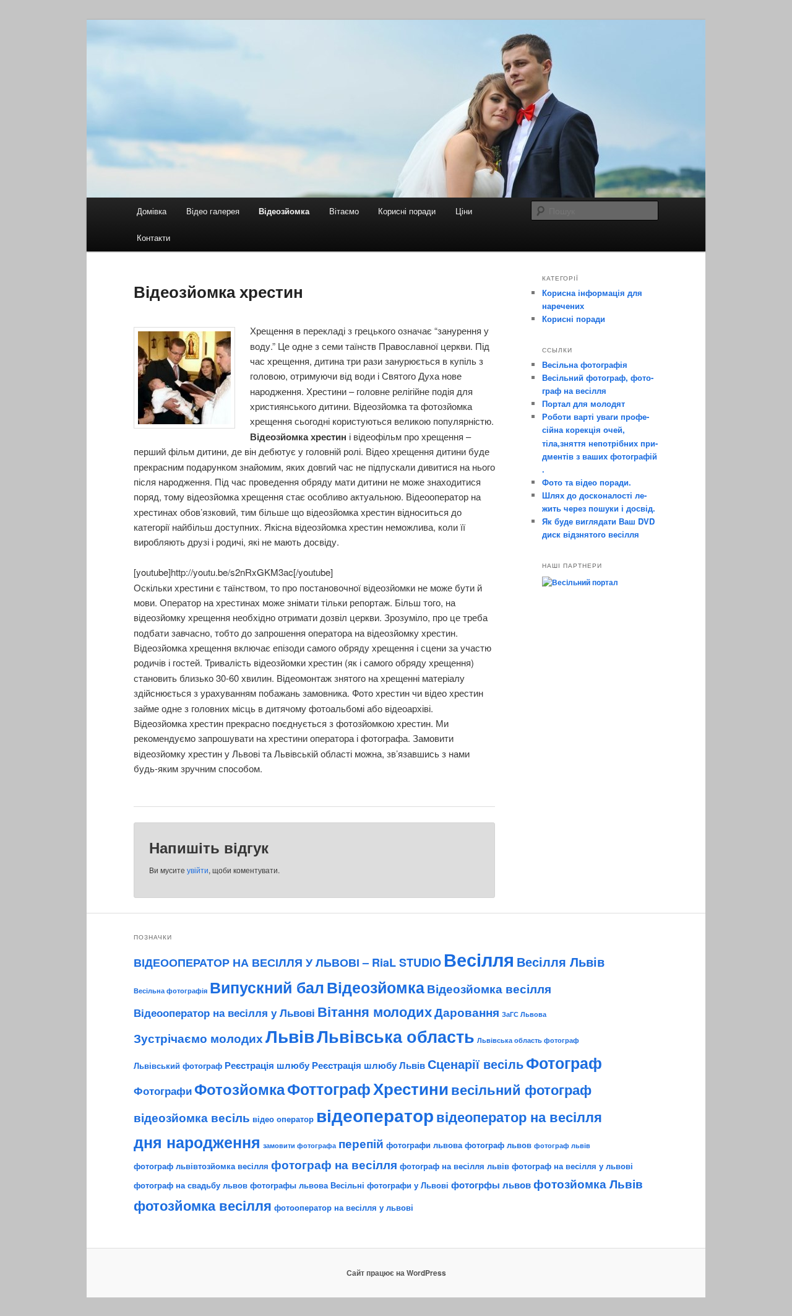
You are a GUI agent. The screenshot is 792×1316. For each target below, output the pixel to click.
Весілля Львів (561, 961)
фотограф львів (562, 1145)
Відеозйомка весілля (489, 988)
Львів (289, 1036)
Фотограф (564, 1063)
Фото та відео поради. (586, 482)
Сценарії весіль (475, 1064)
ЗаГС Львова (524, 1014)
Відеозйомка (284, 211)
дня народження (197, 1142)
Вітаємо (344, 211)
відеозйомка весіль (192, 1117)
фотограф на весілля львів (454, 1166)
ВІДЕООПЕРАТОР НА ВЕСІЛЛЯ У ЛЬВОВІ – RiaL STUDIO (287, 962)
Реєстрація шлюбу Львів (368, 1065)
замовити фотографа (299, 1145)
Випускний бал (267, 986)
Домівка (151, 211)
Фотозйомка (239, 1088)
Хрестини (411, 1088)
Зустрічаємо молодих (198, 1038)
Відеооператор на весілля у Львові (224, 1012)
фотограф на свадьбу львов (191, 1185)
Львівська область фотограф (528, 1040)
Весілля (479, 959)
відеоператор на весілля (519, 1116)
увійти (198, 870)
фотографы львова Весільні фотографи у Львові (349, 1185)
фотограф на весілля (334, 1164)
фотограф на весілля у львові (572, 1166)
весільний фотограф (521, 1089)
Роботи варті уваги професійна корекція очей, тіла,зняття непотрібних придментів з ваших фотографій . (600, 443)
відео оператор (283, 1119)
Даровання (466, 1012)
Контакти (153, 237)
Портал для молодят (583, 403)
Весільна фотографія (584, 364)
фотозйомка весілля (203, 1205)
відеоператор (375, 1115)
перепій (361, 1143)
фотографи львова (424, 1145)
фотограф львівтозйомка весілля (201, 1166)
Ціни (463, 211)
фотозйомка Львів (588, 1183)
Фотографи (163, 1090)
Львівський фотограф (178, 1065)
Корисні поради (407, 211)
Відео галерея (212, 211)
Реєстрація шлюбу (267, 1065)
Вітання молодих (374, 1011)
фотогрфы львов (491, 1185)
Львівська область (396, 1036)
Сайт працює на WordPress (396, 1272)
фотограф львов (498, 1145)
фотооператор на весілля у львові (343, 1207)
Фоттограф (329, 1088)
